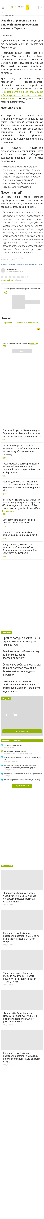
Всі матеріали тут (22, 731)
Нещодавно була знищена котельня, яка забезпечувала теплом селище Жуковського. (22, 95)
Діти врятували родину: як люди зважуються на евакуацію (19, 521)
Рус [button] (40, 7)
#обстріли (38, 264)
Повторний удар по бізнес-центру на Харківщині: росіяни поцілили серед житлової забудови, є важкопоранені (21, 433)
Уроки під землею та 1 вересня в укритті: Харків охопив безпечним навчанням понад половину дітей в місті (21, 486)
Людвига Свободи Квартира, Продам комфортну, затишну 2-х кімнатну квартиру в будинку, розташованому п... (20, 1017)
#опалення (11, 264)
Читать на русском (7, 35)
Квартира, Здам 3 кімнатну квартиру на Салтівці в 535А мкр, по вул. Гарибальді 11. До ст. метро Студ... (22, 1057)
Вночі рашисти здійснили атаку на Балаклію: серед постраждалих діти (20, 655)
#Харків (31, 264)
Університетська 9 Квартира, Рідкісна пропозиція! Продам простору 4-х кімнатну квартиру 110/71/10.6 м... (19, 977)
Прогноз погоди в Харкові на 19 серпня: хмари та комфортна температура (21, 641)
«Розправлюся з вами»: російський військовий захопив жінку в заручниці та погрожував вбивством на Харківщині (21, 468)
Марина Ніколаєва (11, 269)
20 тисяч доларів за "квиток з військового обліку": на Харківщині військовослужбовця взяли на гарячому (20, 450)
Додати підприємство (22, 786)
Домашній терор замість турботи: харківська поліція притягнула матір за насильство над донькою (21, 686)
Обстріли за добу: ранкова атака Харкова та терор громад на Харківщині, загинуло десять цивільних (21, 669)
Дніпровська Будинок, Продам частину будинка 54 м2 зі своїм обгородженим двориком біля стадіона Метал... (19, 897)
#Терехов (4, 264)
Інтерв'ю (9, 714)
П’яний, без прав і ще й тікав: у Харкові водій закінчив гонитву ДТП (21, 533)
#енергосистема (22, 264)
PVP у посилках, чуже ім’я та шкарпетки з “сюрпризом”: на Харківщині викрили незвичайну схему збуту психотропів (19, 549)
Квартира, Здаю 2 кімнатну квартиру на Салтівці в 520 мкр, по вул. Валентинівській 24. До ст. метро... (21, 937)
